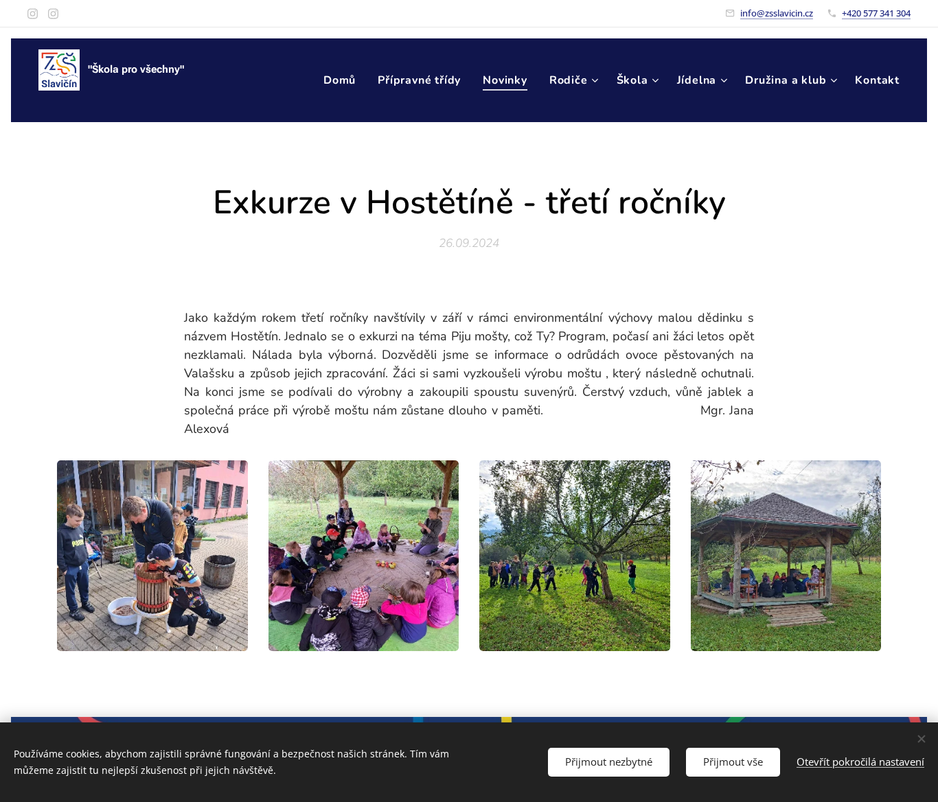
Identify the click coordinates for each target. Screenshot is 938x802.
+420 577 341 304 (876, 13)
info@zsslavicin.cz (776, 13)
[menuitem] (343, 80)
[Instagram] (32, 13)
